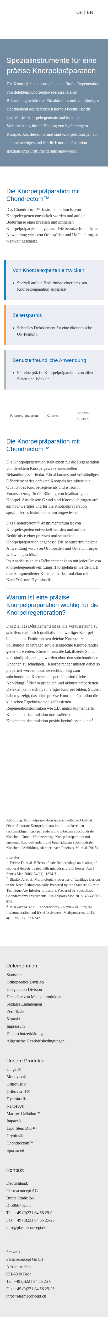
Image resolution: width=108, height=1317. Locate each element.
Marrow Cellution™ (23, 1113)
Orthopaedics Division (25, 982)
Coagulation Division (24, 989)
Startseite (14, 974)
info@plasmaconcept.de (26, 1227)
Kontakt (13, 1019)
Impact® (14, 1121)
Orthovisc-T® (18, 1091)
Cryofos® (15, 1135)
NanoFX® (15, 1106)
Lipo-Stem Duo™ (22, 1128)
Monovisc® (16, 1076)
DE (79, 12)
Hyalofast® (16, 1099)
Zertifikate (15, 1011)
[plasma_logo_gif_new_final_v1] (31, 12)
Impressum (16, 1026)
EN (90, 12)
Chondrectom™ (20, 1143)
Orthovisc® (16, 1084)
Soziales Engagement (24, 1004)
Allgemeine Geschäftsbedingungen (35, 1041)
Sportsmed (15, 1150)
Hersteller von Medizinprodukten (34, 997)
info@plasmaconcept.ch (26, 1296)
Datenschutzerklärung (25, 1033)
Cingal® (14, 1069)
